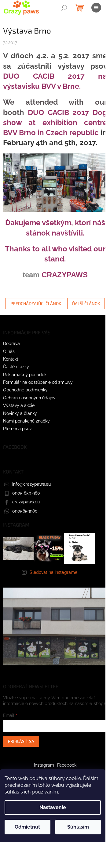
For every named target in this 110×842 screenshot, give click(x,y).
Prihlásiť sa (21, 741)
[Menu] (96, 8)
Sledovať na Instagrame (53, 572)
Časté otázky (16, 366)
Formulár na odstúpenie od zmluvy (38, 382)
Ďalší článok (86, 303)
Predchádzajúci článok (35, 303)
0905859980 (25, 511)
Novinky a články (20, 413)
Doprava (11, 343)
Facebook (66, 765)
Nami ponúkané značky (26, 421)
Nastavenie (52, 807)
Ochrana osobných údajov (29, 397)
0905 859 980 (26, 493)
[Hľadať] (64, 8)
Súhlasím (78, 827)
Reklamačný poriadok (24, 374)
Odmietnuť (27, 827)
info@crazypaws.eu (31, 484)
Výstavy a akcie (19, 405)
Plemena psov (17, 428)
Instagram (44, 765)
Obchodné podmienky (25, 389)
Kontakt (10, 359)
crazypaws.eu (26, 501)
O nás (9, 351)
